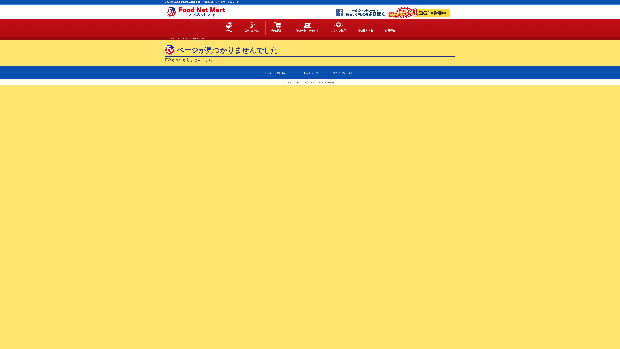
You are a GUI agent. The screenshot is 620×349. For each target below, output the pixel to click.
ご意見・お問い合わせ (277, 73)
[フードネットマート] (195, 16)
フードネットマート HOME (178, 38)
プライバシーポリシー (345, 73)
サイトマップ (311, 73)
